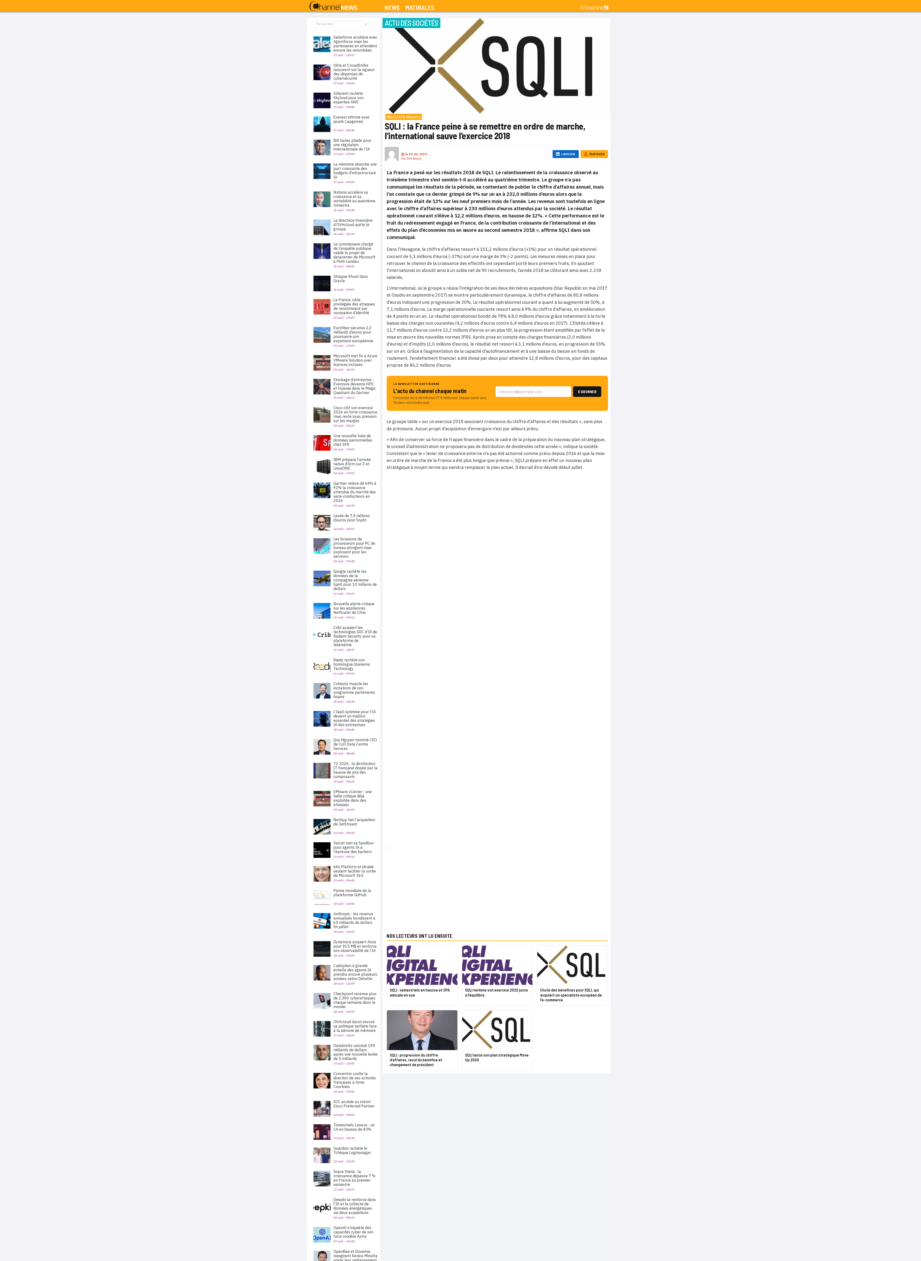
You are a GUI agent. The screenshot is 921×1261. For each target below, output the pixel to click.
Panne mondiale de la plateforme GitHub (352, 892)
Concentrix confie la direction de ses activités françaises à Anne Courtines (354, 1080)
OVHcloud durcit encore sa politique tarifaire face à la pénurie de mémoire (355, 1026)
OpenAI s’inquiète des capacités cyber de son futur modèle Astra (353, 1232)
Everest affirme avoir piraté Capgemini (351, 119)
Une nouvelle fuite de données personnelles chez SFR (352, 440)
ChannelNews (333, 6)
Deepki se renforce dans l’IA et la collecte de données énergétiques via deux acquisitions (354, 1206)
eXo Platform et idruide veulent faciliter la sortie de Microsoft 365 (354, 871)
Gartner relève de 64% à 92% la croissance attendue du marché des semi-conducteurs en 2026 (354, 492)
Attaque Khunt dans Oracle (350, 278)
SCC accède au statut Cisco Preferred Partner (353, 1103)
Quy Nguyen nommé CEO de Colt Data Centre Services (355, 744)
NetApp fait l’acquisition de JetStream (354, 821)
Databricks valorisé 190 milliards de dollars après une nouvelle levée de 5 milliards (355, 1052)
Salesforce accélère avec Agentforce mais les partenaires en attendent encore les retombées (355, 44)
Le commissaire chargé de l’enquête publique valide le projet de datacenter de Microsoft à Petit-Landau (354, 253)
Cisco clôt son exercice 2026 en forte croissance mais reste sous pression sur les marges (355, 414)
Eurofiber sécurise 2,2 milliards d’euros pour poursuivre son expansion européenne (353, 334)
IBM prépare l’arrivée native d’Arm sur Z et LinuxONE (352, 464)
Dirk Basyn (414, 158)
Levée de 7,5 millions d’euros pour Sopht (351, 517)
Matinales (419, 7)
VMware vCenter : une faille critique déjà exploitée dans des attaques (352, 798)
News (392, 7)
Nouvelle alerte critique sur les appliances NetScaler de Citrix (353, 608)
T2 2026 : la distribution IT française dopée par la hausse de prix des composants (355, 770)
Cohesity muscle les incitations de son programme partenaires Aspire (354, 690)
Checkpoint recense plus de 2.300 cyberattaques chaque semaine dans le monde (355, 1000)
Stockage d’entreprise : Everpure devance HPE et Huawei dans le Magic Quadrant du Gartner (354, 386)
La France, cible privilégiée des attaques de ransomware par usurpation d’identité (354, 306)
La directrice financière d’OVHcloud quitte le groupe (352, 224)
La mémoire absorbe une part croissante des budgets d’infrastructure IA (355, 170)
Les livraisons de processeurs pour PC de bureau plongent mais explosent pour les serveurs (354, 548)
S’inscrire (591, 7)
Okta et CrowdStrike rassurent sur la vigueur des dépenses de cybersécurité (354, 72)
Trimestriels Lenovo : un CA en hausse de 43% (354, 1127)
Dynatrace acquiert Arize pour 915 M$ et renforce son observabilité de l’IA (355, 946)
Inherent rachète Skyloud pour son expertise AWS (348, 97)
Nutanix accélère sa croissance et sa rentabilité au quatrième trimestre (354, 199)
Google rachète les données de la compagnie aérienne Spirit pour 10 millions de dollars (355, 580)
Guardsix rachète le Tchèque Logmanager (352, 1150)
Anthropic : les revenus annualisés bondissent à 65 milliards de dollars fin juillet (354, 920)
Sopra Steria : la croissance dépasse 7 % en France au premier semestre (354, 1178)
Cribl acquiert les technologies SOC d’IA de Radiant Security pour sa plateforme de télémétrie (355, 636)
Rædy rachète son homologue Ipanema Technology (351, 664)
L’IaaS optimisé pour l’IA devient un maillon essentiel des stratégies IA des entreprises (354, 718)
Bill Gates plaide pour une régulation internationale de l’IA (352, 144)
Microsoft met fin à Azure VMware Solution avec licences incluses (355, 360)
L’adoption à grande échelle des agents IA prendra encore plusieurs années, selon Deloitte (355, 972)
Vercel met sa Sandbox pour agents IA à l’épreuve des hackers (353, 847)
